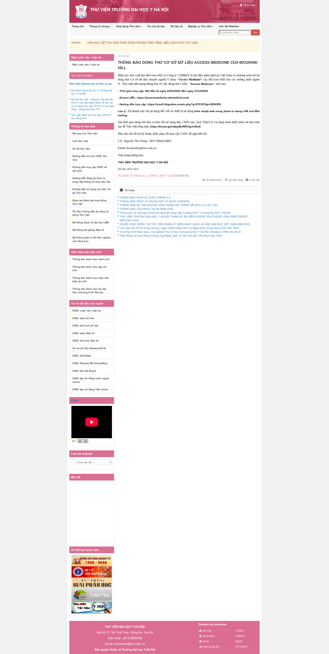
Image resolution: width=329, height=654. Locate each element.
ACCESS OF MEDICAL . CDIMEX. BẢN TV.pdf (153, 175)
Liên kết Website (228, 26)
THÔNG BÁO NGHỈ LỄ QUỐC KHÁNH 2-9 (145, 197)
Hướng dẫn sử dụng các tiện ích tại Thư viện (91, 190)
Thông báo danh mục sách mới (90, 259)
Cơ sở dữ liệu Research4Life (89, 348)
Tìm (255, 32)
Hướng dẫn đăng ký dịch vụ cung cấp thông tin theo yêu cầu (91, 179)
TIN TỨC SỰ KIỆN (81, 75)
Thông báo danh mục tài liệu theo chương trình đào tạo (89, 290)
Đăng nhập (248, 5)
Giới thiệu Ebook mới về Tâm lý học (90, 83)
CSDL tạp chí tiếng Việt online (90, 389)
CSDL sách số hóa (83, 318)
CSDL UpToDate (81, 355)
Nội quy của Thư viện (85, 133)
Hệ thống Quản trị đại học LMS (90, 222)
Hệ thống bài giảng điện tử (88, 230)
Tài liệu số (176, 26)
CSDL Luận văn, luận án (86, 310)
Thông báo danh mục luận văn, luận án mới (90, 279)
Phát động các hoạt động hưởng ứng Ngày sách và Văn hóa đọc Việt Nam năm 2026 (171, 235)
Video (75, 400)
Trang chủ (78, 26)
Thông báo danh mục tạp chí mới (89, 268)
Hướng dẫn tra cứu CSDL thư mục (89, 157)
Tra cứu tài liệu (156, 26)
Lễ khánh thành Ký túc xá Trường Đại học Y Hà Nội (91, 92)
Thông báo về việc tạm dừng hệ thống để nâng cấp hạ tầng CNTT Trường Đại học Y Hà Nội (175, 212)
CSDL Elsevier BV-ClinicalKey (89, 363)
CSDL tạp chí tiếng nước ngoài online (90, 380)
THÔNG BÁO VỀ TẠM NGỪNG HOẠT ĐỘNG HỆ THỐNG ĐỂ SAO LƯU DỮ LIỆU (169, 205)
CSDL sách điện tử (83, 333)
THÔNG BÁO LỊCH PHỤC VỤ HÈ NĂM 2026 (146, 208)
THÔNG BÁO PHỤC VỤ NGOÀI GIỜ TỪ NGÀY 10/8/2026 (154, 201)
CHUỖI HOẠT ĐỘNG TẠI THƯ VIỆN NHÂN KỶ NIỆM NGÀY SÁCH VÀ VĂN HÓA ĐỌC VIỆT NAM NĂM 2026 (185, 224)
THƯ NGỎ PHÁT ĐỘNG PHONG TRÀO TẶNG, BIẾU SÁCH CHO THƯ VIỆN (132, 43)
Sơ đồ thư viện (81, 148)
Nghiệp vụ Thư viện (199, 26)
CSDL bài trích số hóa (85, 325)
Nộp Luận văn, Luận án (86, 64)
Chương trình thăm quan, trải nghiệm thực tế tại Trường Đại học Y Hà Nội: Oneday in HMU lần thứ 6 (180, 231)
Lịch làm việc (80, 141)
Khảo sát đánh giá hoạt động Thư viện (89, 202)
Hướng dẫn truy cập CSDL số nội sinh (89, 168)
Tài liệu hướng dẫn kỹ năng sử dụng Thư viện (90, 213)
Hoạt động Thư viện (128, 26)
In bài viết (254, 180)
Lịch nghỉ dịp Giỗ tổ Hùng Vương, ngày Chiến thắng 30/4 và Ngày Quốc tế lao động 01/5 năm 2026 (179, 227)
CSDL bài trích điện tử (85, 340)
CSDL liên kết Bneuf (84, 371)
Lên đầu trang (235, 180)
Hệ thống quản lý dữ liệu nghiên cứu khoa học (91, 239)
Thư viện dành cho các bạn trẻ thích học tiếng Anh (91, 116)
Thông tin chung (99, 26)
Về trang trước (213, 180)
